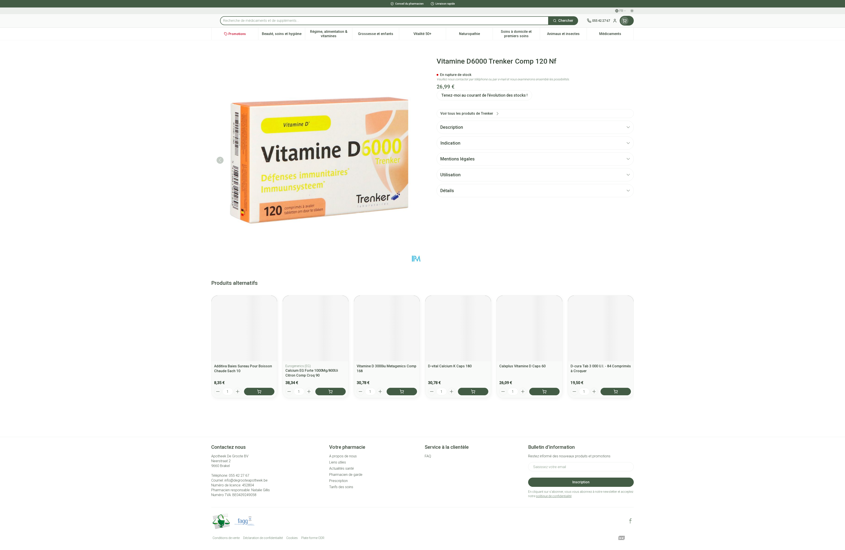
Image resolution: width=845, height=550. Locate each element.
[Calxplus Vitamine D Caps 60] (529, 328)
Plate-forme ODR (312, 538)
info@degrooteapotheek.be (246, 480)
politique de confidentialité (553, 496)
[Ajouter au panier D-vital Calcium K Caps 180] (473, 391)
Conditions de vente (226, 538)
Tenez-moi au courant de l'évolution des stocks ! (484, 95)
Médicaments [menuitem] (616, 35)
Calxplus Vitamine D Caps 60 (522, 366)
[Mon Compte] (615, 20)
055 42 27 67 (239, 475)
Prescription (338, 481)
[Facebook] (630, 521)
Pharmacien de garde (345, 475)
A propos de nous (343, 456)
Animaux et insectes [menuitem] (567, 35)
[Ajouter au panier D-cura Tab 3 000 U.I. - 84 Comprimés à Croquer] (616, 391)
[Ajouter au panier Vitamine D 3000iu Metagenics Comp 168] (402, 391)
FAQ (428, 456)
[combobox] (384, 20)
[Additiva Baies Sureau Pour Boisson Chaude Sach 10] (244, 328)
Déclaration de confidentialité (263, 538)
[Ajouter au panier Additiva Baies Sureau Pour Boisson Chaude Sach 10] (259, 391)
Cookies (292, 538)
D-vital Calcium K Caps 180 (450, 366)
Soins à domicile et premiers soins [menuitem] (520, 33)
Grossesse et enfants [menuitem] (378, 35)
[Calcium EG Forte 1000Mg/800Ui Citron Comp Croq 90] (315, 328)
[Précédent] (220, 160)
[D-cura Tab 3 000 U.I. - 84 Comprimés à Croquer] (601, 328)
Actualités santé (341, 468)
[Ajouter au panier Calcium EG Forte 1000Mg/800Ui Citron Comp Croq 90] (330, 391)
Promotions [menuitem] (237, 34)
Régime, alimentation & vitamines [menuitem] (331, 33)
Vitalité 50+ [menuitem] (429, 35)
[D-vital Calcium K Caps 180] (458, 328)
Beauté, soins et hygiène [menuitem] (283, 35)
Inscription (581, 482)
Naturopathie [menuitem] (476, 35)
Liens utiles (337, 462)
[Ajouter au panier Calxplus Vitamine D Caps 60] (544, 391)
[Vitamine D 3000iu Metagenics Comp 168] (387, 328)
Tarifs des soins (341, 487)
